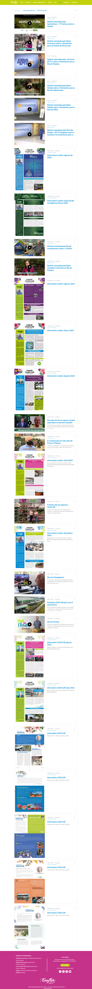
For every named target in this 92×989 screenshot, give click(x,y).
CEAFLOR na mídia (41, 10)
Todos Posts (17, 10)
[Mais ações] (75, 17)
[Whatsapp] (60, 971)
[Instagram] (63, 971)
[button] (76, 10)
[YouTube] (70, 971)
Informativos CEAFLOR (29, 10)
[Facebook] (66, 971)
